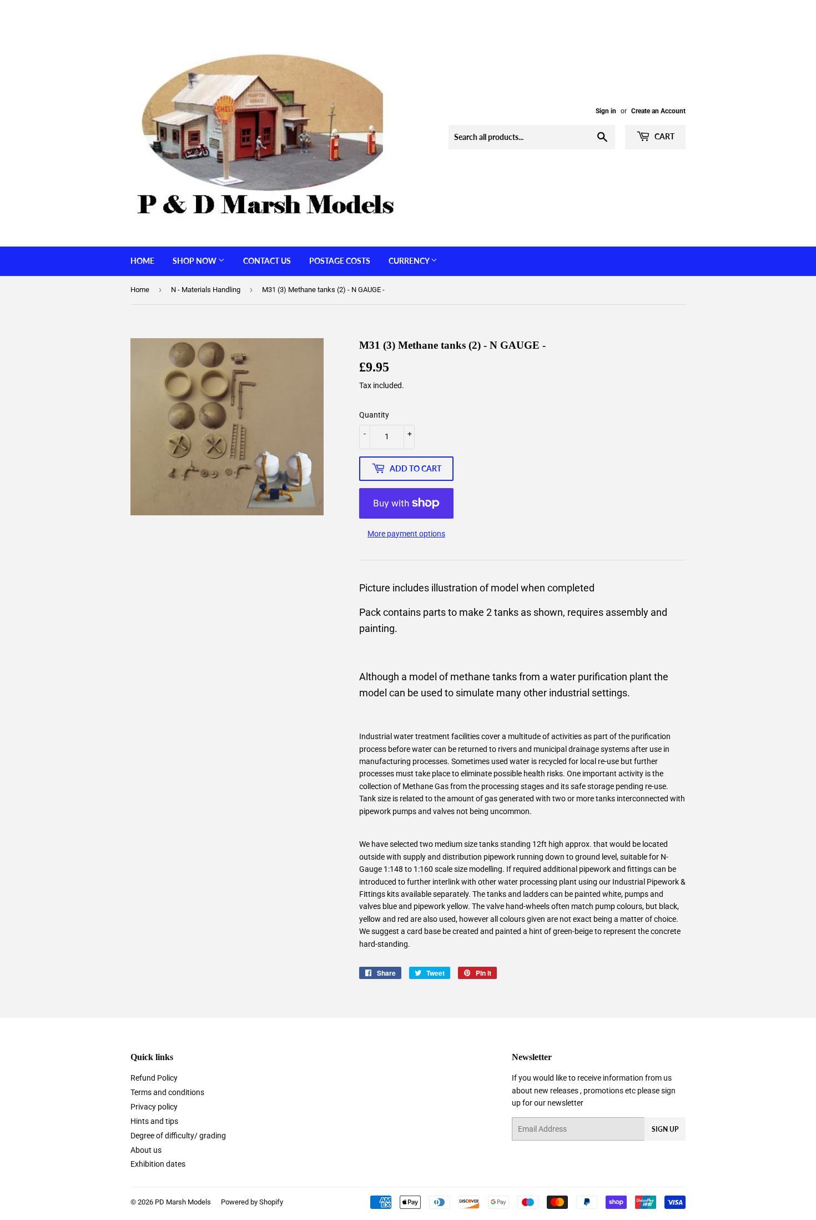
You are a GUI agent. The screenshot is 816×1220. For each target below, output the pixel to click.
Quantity (374, 414)
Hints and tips (154, 1121)
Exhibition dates (157, 1163)
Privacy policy (154, 1106)
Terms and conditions (167, 1092)
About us (146, 1150)
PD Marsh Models (183, 1202)
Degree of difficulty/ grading (178, 1135)
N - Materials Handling (205, 289)
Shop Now (195, 260)
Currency (410, 260)
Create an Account (658, 111)
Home (142, 260)
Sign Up (665, 1129)
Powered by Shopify (252, 1202)
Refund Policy (154, 1077)
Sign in (606, 111)
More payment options (406, 533)
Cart (663, 136)
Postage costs (339, 260)
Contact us (267, 260)
